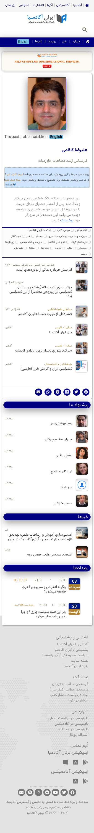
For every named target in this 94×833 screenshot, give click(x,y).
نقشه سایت (79, 661)
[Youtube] (55, 792)
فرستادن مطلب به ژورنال (70, 684)
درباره (76, 41)
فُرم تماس (79, 745)
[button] (86, 392)
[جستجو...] (85, 30)
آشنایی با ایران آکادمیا (72, 644)
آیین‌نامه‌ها (50, 655)
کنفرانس (24, 5)
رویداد (52, 41)
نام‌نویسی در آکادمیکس (71, 724)
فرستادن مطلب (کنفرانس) (69, 690)
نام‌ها (38, 41)
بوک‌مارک (66, 220)
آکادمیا (77, 5)
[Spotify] (30, 792)
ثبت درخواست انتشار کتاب (69, 695)
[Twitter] (64, 792)
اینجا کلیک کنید (14, 174)
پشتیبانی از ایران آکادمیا (71, 650)
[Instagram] (38, 792)
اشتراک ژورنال (78, 735)
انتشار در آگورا (78, 700)
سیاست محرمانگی (75, 655)
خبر (64, 41)
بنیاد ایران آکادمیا (76, 666)
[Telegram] (47, 792)
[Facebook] (72, 792)
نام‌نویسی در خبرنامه (73, 729)
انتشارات (38, 5)
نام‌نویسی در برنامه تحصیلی (68, 718)
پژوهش (10, 5)
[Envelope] (21, 792)
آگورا (50, 5)
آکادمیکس (63, 5)
